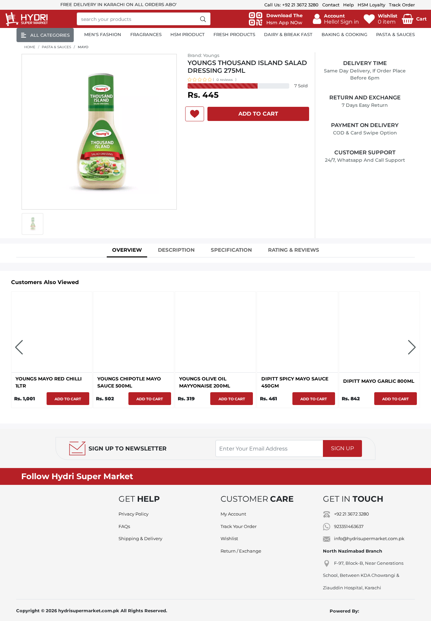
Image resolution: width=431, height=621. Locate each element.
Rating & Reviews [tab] (293, 250)
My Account (233, 514)
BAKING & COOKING (344, 34)
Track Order (402, 4)
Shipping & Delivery (140, 538)
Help (348, 4)
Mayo (83, 47)
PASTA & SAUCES (395, 34)
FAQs (124, 526)
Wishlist (229, 538)
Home (29, 47)
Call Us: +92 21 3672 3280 (291, 4)
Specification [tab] (231, 250)
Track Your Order (239, 526)
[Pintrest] (362, 476)
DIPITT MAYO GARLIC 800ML (378, 381)
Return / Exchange (241, 551)
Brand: (203, 55)
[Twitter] (321, 476)
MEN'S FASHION (102, 34)
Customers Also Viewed (45, 282)
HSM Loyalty (371, 4)
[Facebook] (301, 476)
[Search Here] (203, 18)
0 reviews (225, 79)
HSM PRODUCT (187, 34)
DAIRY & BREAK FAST (288, 34)
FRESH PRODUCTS (234, 34)
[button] (335, 19)
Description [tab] (176, 250)
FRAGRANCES (146, 34)
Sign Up (342, 448)
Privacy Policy (133, 514)
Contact (330, 4)
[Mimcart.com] (385, 611)
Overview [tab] (127, 250)
